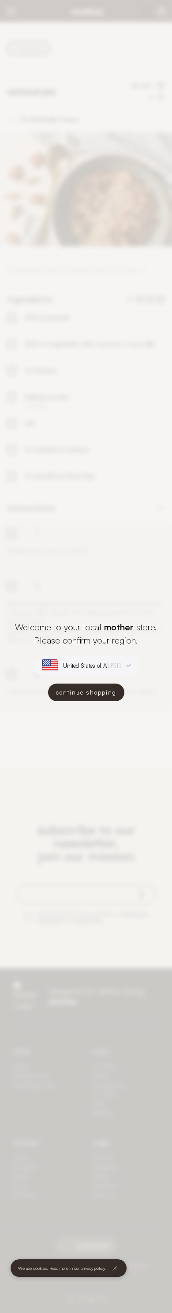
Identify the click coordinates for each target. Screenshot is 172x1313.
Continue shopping (86, 692)
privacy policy (93, 1268)
